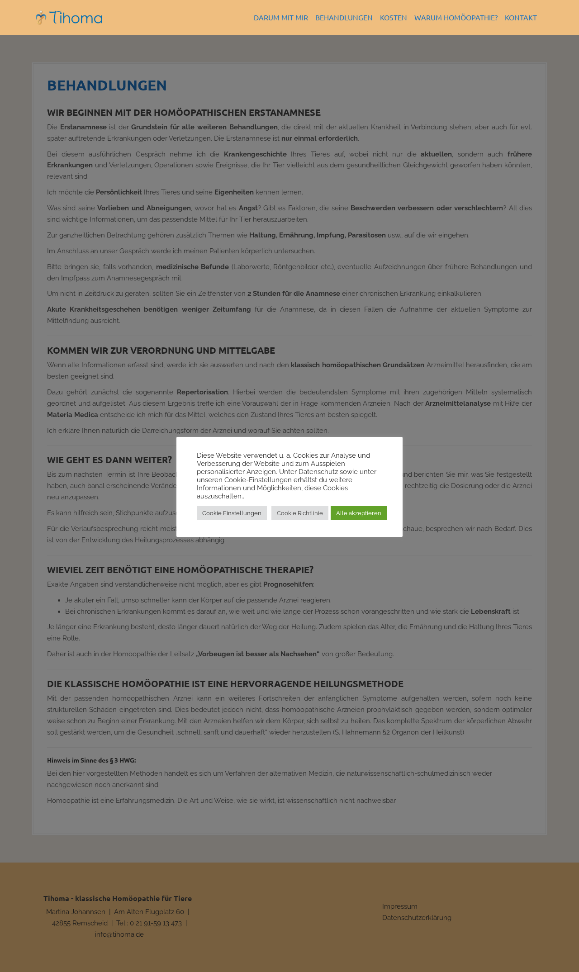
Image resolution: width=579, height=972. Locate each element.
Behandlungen (344, 17)
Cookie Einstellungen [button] (231, 513)
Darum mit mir (281, 17)
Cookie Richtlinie (300, 513)
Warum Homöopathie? (456, 17)
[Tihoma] (69, 17)
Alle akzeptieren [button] (358, 513)
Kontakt (521, 17)
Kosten (393, 17)
